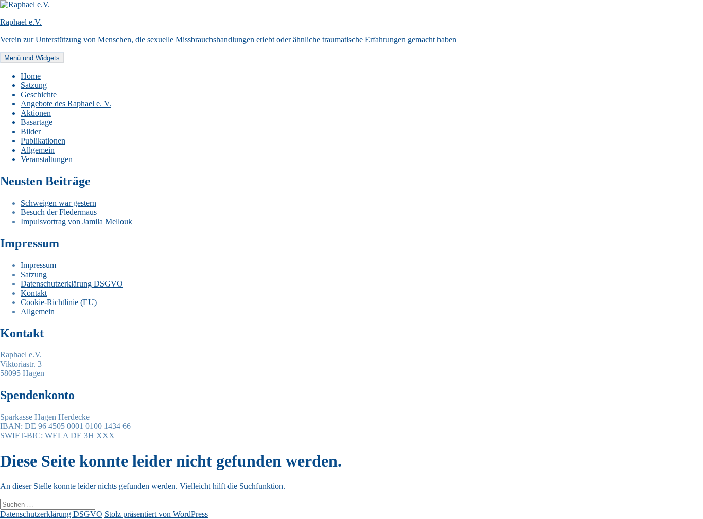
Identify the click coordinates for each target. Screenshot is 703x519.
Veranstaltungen (47, 159)
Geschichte (39, 94)
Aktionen (36, 113)
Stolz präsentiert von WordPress (156, 514)
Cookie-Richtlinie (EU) (59, 302)
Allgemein (38, 150)
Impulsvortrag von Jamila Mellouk (76, 221)
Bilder (31, 131)
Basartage (36, 122)
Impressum (38, 265)
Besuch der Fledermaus (59, 212)
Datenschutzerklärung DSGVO (72, 283)
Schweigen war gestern (58, 203)
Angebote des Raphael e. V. (66, 103)
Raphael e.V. (21, 21)
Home (31, 75)
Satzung (34, 85)
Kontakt (34, 293)
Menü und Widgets (32, 58)
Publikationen (43, 140)
